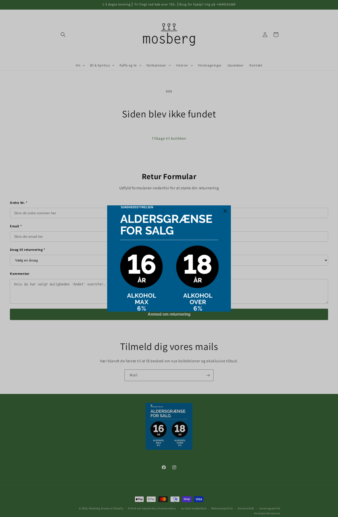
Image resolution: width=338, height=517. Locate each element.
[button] (225, 211)
